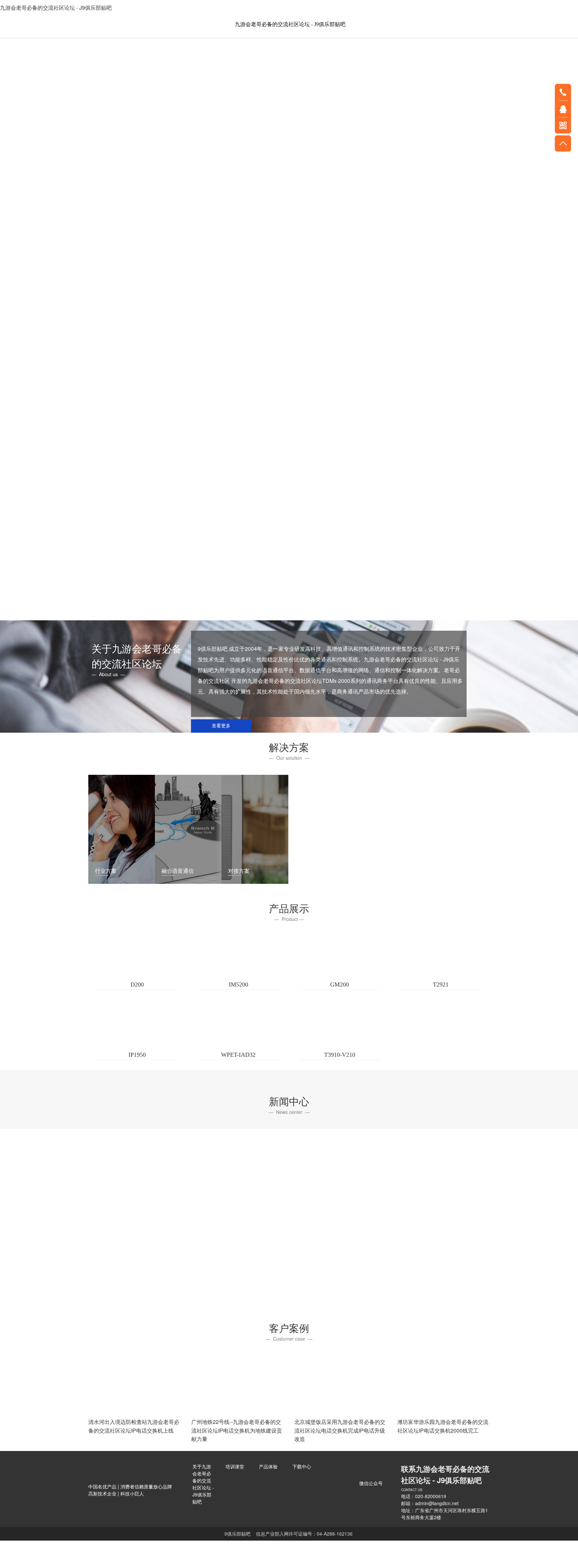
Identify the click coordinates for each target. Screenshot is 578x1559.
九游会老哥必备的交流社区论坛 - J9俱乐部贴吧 (56, 7)
